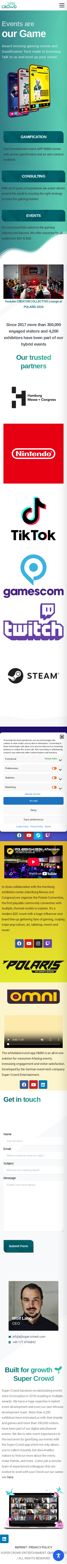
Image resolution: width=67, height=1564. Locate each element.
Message (9, 1178)
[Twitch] (47, 835)
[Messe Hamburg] (33, 397)
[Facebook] (19, 835)
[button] (62, 736)
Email (7, 1149)
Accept (33, 800)
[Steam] (38, 835)
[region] (58, 1555)
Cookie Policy (22, 826)
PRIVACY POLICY (40, 1547)
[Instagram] (38, 943)
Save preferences (33, 819)
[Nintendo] (33, 453)
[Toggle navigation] (61, 5)
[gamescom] (33, 576)
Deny (34, 810)
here (10, 1477)
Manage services (32, 794)
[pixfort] (33, 519)
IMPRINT (21, 1547)
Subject (8, 1163)
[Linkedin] (4, 1539)
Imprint (48, 826)
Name (7, 1134)
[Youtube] (29, 835)
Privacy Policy (36, 826)
